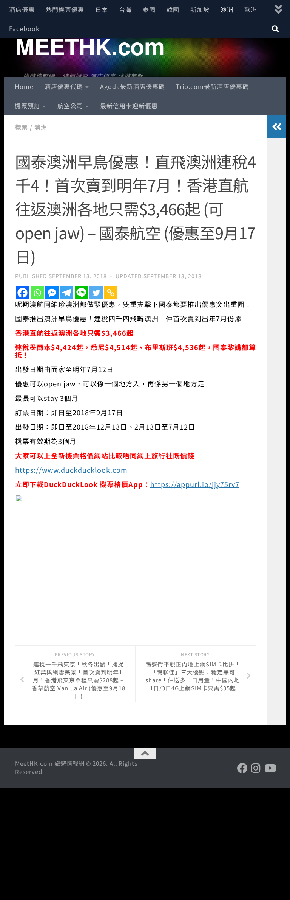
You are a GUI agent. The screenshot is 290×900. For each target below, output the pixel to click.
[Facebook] (22, 292)
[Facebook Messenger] (52, 292)
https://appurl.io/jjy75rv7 (194, 484)
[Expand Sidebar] (276, 126)
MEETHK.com (89, 45)
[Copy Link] (110, 292)
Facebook (24, 28)
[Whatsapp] (37, 292)
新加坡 (200, 9)
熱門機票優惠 (65, 9)
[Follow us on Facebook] (242, 768)
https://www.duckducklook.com (71, 470)
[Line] (81, 292)
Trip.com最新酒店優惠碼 (212, 86)
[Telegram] (66, 292)
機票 (21, 126)
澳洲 (227, 9)
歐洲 (250, 9)
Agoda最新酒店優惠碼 (132, 86)
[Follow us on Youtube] (269, 768)
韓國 (173, 9)
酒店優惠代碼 (64, 86)
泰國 (149, 9)
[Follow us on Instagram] (256, 768)
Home (24, 86)
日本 (101, 9)
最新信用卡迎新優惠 (129, 105)
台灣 (125, 9)
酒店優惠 (22, 9)
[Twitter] (96, 292)
